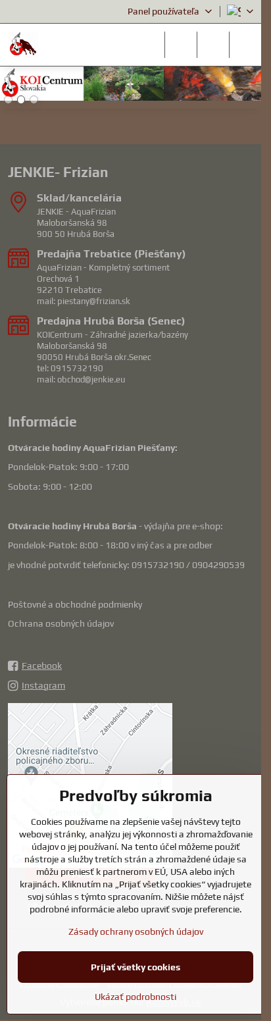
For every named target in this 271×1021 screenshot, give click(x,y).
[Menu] (245, 45)
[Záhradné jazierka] (130, 85)
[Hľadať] (181, 45)
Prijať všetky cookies (135, 967)
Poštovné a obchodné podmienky (75, 604)
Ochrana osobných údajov (61, 623)
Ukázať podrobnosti (135, 996)
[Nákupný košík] (213, 45)
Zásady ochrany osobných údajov (135, 931)
